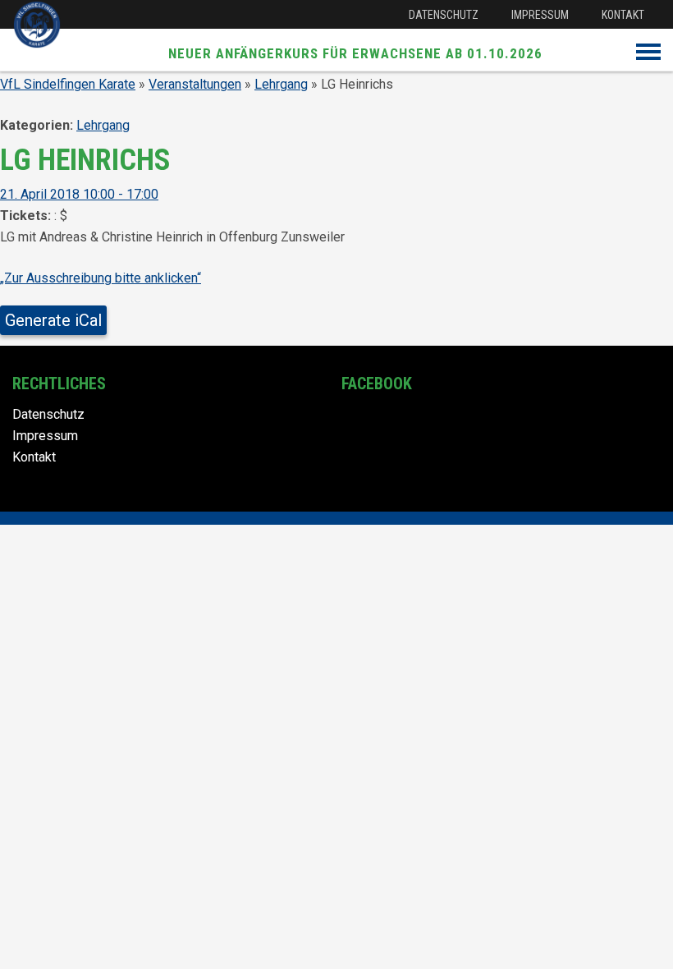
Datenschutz (443, 14)
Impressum (540, 14)
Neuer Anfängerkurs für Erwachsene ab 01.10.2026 (355, 53)
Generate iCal (53, 320)
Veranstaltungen (195, 84)
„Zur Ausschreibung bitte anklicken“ (100, 278)
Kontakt (623, 14)
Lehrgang (281, 84)
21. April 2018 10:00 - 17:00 (79, 194)
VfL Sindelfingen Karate (67, 84)
